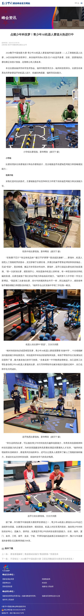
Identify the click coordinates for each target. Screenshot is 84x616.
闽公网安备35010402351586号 (14, 610)
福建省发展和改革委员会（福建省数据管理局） (19, 596)
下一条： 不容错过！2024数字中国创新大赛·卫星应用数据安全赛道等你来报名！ (38, 559)
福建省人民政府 (47, 586)
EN (76, 3)
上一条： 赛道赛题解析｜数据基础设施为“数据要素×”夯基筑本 (30, 554)
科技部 (44, 583)
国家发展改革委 (8, 579)
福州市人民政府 (8, 599)
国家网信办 (6, 583)
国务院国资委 (7, 586)
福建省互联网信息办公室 (51, 596)
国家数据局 (46, 579)
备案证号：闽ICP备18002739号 (13, 613)
